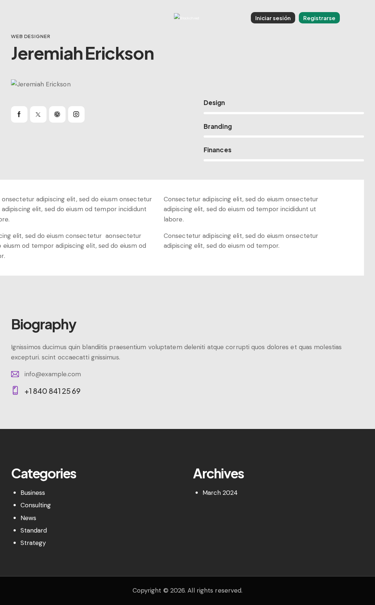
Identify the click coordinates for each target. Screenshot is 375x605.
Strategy (33, 543)
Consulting (36, 505)
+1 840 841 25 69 (53, 390)
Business (33, 493)
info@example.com (53, 374)
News (28, 518)
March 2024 (220, 493)
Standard (34, 530)
